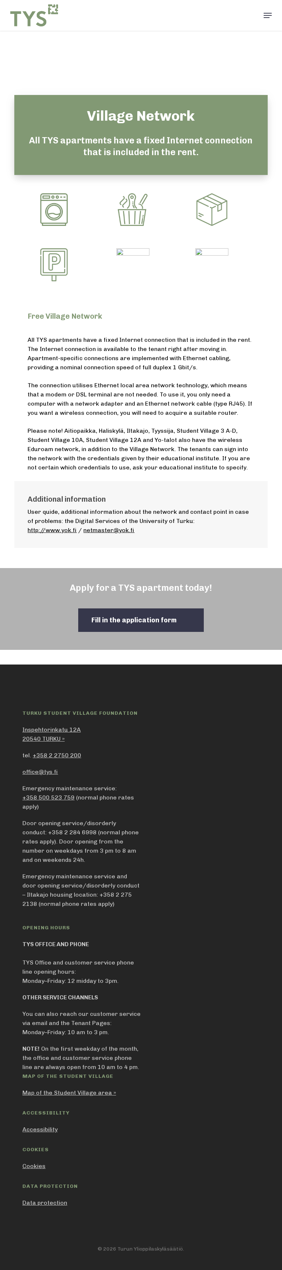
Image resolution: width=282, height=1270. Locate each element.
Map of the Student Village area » (69, 1092)
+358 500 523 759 (48, 797)
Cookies (34, 1166)
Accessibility (40, 1129)
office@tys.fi (40, 771)
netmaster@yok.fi (108, 530)
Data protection (44, 1202)
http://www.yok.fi (52, 530)
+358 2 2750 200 (57, 755)
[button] (268, 15)
